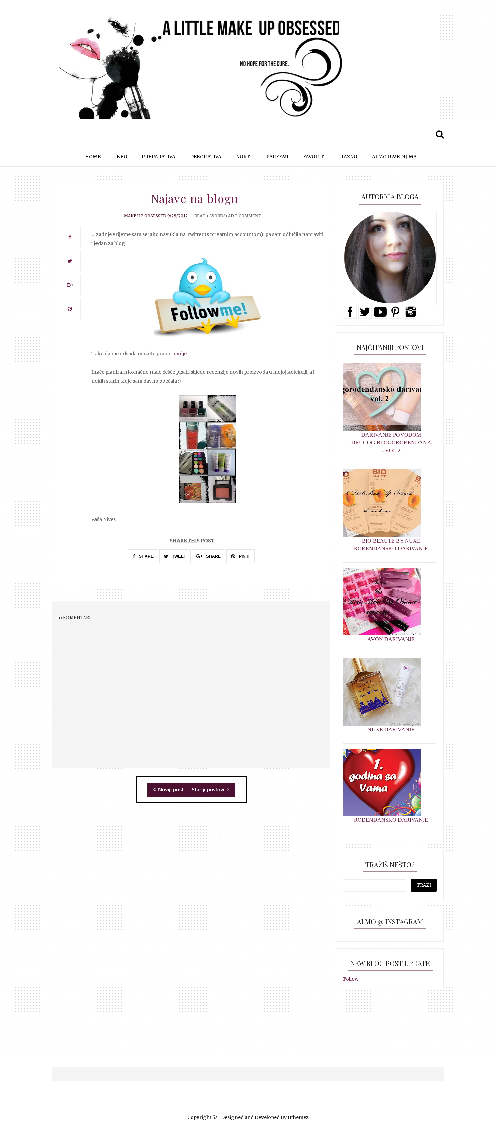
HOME (93, 157)
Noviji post (171, 789)
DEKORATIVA (205, 157)
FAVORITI (314, 157)
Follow (351, 979)
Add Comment (244, 215)
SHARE (146, 556)
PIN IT (244, 556)
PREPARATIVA (158, 157)
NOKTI (244, 157)
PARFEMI (277, 157)
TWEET (178, 556)
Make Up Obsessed (145, 215)
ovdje (180, 354)
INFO (121, 157)
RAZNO (348, 157)
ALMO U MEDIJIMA (394, 157)
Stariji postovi (209, 789)
